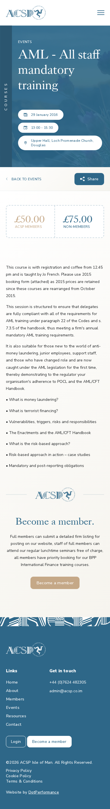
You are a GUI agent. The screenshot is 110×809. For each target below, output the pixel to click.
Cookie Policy (18, 776)
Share (93, 179)
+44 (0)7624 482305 (67, 682)
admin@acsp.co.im (65, 691)
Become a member (55, 583)
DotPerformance (43, 792)
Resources (16, 716)
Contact (13, 724)
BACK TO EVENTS (26, 179)
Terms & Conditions (24, 781)
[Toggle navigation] (100, 12)
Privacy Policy (19, 770)
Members (15, 699)
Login (16, 741)
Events (12, 707)
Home (12, 682)
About (12, 690)
